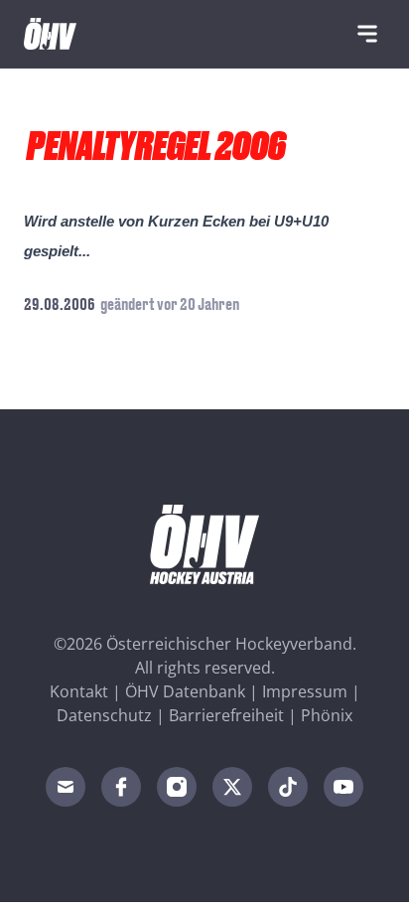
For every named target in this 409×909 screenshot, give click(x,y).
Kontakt (79, 691)
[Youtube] (343, 787)
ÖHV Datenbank (185, 691)
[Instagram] (177, 787)
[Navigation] (367, 34)
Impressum (304, 691)
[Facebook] (121, 787)
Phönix (326, 715)
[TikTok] (288, 787)
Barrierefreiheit (226, 715)
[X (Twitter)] (232, 787)
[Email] (65, 787)
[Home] (50, 34)
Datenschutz (104, 715)
